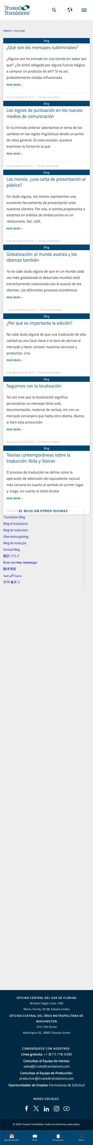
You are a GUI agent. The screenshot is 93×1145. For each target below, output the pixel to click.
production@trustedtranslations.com (46, 1078)
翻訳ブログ (11, 555)
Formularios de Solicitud (67, 1085)
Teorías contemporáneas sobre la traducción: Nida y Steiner (38, 457)
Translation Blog (14, 517)
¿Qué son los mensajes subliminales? (42, 47)
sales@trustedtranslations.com (47, 1066)
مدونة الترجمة (12, 575)
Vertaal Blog (11, 549)
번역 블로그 (11, 581)
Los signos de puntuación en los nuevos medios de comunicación (44, 113)
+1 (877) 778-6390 (58, 1054)
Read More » (14, 85)
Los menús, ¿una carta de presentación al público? (46, 181)
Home (7, 30)
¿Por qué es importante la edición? (39, 322)
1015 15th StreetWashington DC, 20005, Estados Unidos (46, 1030)
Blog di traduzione (15, 523)
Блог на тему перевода (20, 562)
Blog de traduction (15, 529)
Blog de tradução (14, 542)
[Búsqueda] (54, 9)
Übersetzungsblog (15, 536)
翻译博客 (9, 568)
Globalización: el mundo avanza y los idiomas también (41, 257)
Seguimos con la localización (33, 385)
